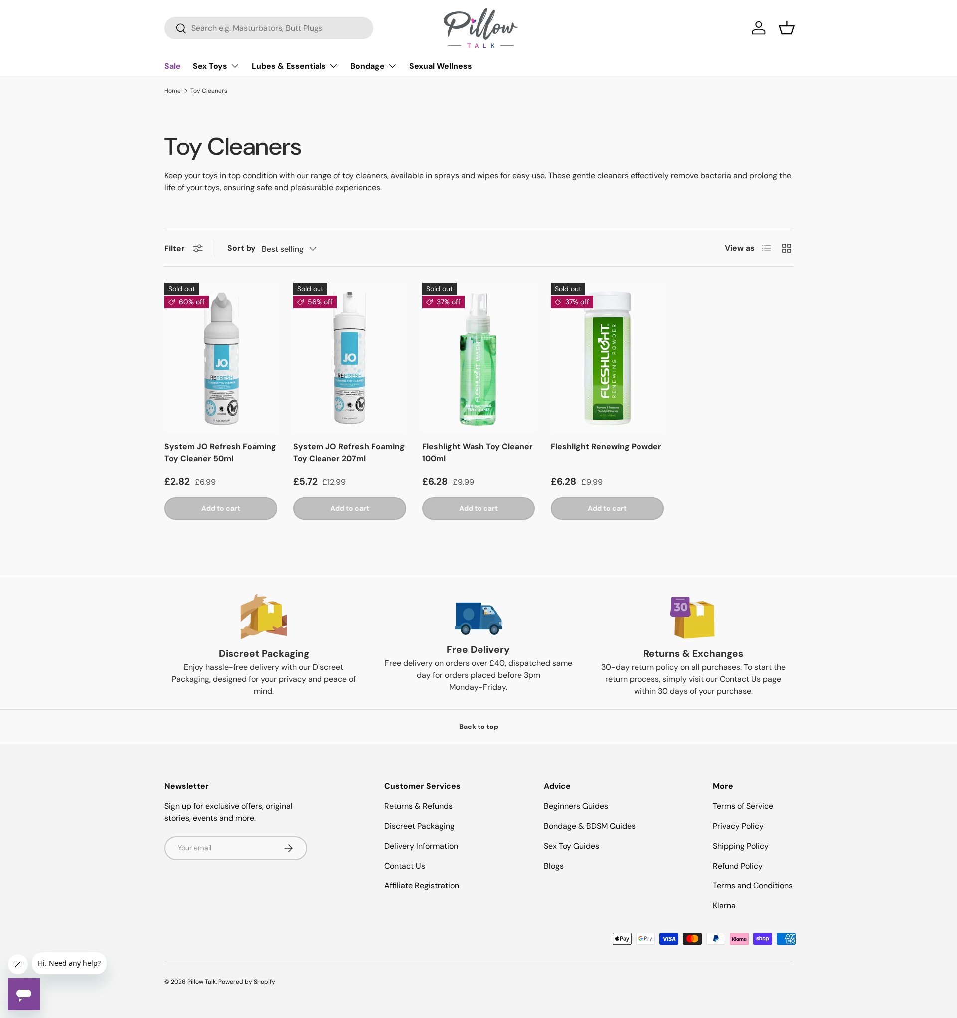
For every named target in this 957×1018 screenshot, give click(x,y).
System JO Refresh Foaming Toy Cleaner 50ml (220, 452)
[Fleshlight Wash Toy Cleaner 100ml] (478, 358)
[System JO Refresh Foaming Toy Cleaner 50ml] (220, 358)
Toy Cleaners (208, 91)
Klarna (724, 905)
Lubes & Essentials (289, 66)
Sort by (241, 248)
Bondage (367, 66)
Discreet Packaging (419, 826)
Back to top (478, 726)
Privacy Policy (738, 826)
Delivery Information (421, 846)
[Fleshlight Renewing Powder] (607, 358)
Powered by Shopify (246, 982)
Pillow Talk (201, 982)
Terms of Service (743, 806)
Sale (172, 66)
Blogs (554, 866)
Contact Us (404, 866)
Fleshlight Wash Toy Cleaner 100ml (477, 452)
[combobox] (268, 28)
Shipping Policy (741, 846)
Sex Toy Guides (571, 846)
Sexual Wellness (440, 66)
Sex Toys (210, 66)
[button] (787, 28)
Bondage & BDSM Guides (590, 826)
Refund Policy (738, 866)
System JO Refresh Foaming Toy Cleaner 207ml (349, 452)
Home (172, 91)
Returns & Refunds (418, 806)
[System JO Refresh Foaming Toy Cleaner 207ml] (349, 358)
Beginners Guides (576, 806)
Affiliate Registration (421, 885)
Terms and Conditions (753, 885)
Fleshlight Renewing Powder (606, 446)
